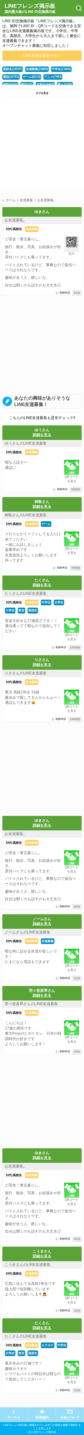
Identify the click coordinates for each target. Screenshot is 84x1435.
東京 (21, 610)
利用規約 (42, 1417)
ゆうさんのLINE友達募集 (26, 443)
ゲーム (46, 524)
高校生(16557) (12, 69)
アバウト (14, 1417)
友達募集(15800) (37, 69)
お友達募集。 (16, 220)
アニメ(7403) (53, 76)
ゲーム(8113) (31, 76)
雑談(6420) (10, 84)
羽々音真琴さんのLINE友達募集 (31, 1004)
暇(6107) (27, 84)
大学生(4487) (45, 84)
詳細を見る (42, 435)
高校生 (32, 610)
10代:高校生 (14, 229)
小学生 (10, 610)
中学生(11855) (61, 69)
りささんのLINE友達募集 (26, 673)
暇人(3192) (65, 84)
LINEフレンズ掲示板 (30, 8)
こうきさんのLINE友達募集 (27, 1265)
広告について (70, 1417)
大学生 (58, 602)
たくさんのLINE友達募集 (26, 593)
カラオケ (48, 1345)
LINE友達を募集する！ (42, 55)
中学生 (46, 602)
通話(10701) (11, 76)
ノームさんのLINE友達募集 (27, 932)
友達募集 (32, 229)
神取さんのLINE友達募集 (26, 515)
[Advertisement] (42, 144)
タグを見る (42, 93)
